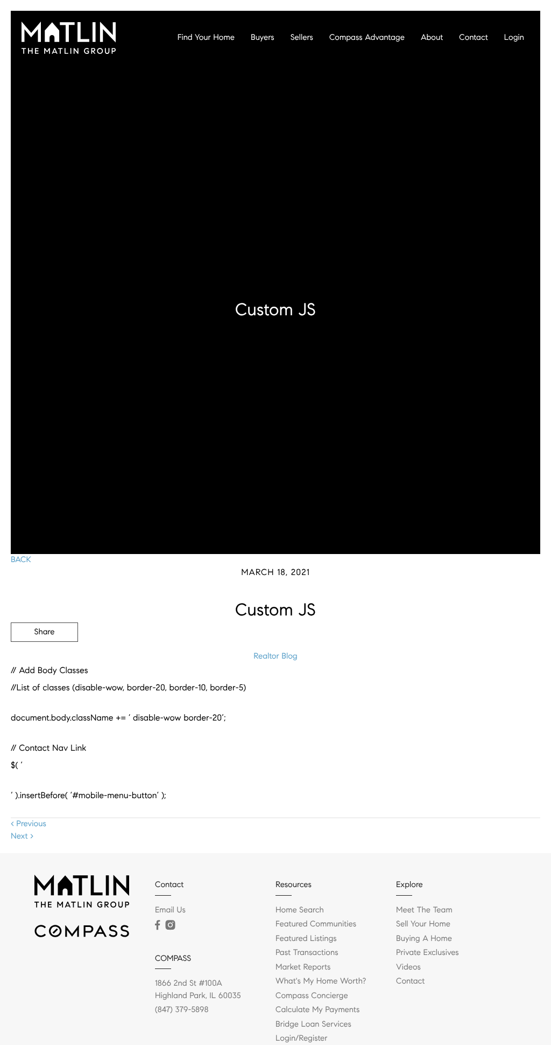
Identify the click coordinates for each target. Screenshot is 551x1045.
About (432, 38)
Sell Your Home (423, 924)
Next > (22, 836)
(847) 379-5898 (181, 1010)
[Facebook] (157, 925)
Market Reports (303, 967)
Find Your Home (206, 38)
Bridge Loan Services (313, 1024)
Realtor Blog (275, 656)
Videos (408, 967)
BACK (21, 560)
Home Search (300, 910)
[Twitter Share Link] (44, 662)
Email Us (170, 910)
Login (514, 38)
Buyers (262, 38)
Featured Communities (316, 924)
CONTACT (391, 690)
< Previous (28, 824)
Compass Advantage (367, 38)
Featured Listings (306, 939)
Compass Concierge (312, 996)
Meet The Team (424, 910)
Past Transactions (307, 953)
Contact (473, 38)
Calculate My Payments (317, 1010)
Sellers (302, 38)
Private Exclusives (427, 953)
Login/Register (302, 1038)
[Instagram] (170, 925)
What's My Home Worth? (321, 981)
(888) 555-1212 (458, 690)
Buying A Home (424, 939)
